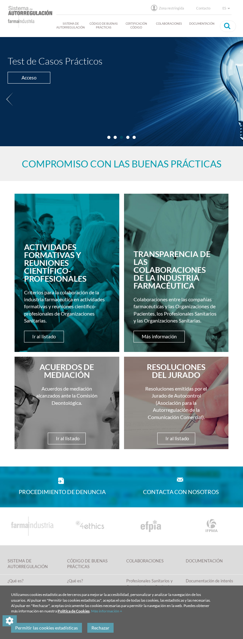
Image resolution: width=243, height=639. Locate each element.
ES (224, 8)
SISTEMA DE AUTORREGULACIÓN (70, 25)
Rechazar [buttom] (100, 627)
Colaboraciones (145, 560)
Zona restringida (171, 8)
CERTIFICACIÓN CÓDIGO (136, 25)
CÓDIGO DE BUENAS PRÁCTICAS (104, 25)
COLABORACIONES (169, 23)
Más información (159, 336)
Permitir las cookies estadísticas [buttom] (46, 627)
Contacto (203, 8)
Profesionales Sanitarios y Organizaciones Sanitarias (149, 583)
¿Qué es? (15, 580)
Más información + (106, 611)
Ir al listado (44, 336)
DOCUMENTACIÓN (202, 23)
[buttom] (227, 26)
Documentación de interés (209, 580)
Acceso (29, 77)
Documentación (204, 560)
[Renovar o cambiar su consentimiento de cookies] (10, 620)
